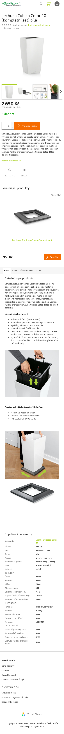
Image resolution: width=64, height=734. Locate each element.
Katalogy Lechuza (10, 702)
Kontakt (5, 670)
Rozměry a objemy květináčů (15, 697)
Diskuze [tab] (38, 270)
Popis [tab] (6, 270)
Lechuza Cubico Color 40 (46, 541)
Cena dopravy (8, 666)
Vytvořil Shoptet (35, 714)
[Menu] (57, 4)
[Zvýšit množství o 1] (12, 124)
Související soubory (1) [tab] (22, 270)
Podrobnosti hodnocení (39, 25)
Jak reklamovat (9, 675)
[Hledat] (41, 4)
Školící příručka (9, 692)
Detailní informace (10, 160)
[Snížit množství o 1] (12, 127)
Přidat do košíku (29, 125)
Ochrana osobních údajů (13, 679)
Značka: (11, 28)
